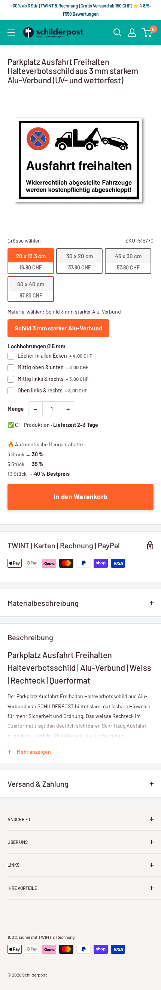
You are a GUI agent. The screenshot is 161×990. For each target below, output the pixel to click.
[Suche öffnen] (117, 32)
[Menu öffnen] (11, 33)
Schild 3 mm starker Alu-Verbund (58, 327)
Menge (15, 408)
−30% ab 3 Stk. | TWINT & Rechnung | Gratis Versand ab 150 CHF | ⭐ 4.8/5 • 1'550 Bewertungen (80, 9)
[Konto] (132, 32)
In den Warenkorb (80, 497)
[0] (147, 32)
